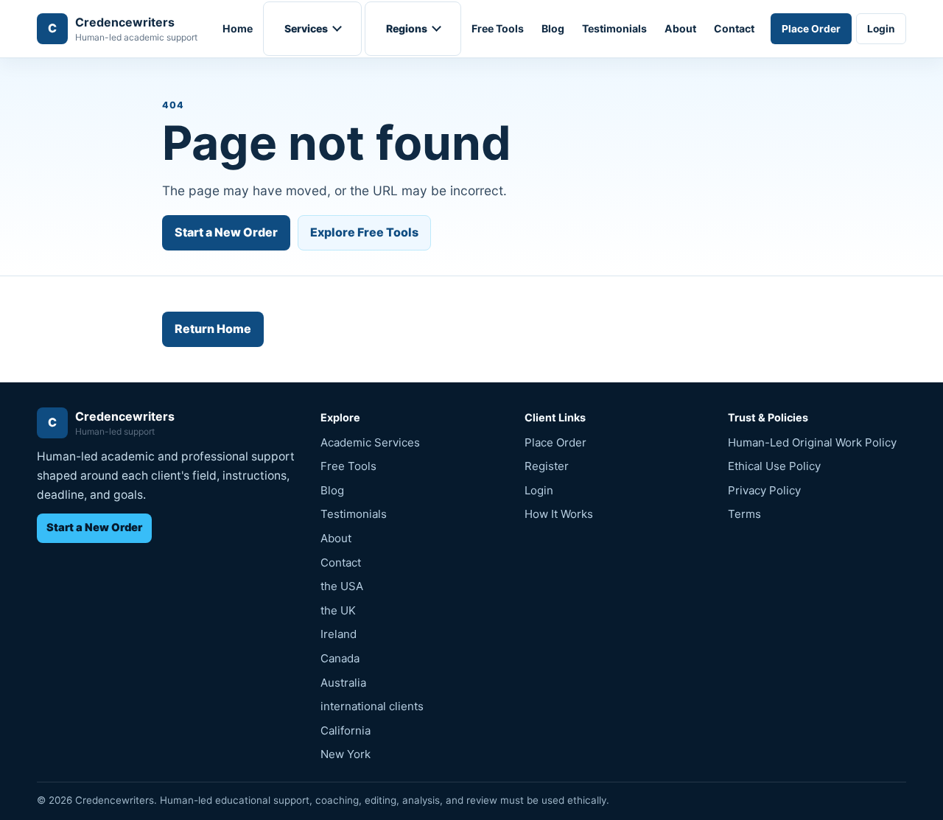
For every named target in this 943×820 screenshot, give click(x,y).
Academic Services (370, 442)
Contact (734, 28)
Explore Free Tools (364, 232)
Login (881, 29)
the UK (338, 610)
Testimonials (614, 28)
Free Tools (498, 28)
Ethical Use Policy (774, 466)
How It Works (559, 514)
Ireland (338, 634)
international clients (372, 706)
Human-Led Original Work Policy (812, 442)
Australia (343, 683)
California (345, 730)
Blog (552, 28)
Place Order (811, 29)
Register (547, 466)
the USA (341, 586)
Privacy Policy (764, 490)
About (680, 28)
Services (306, 28)
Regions (406, 28)
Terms (744, 514)
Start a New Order (226, 232)
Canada (340, 658)
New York (345, 754)
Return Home (213, 328)
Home (237, 28)
